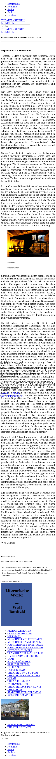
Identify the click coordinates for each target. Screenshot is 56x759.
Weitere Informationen (11, 396)
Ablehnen (17, 393)
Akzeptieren (6, 393)
